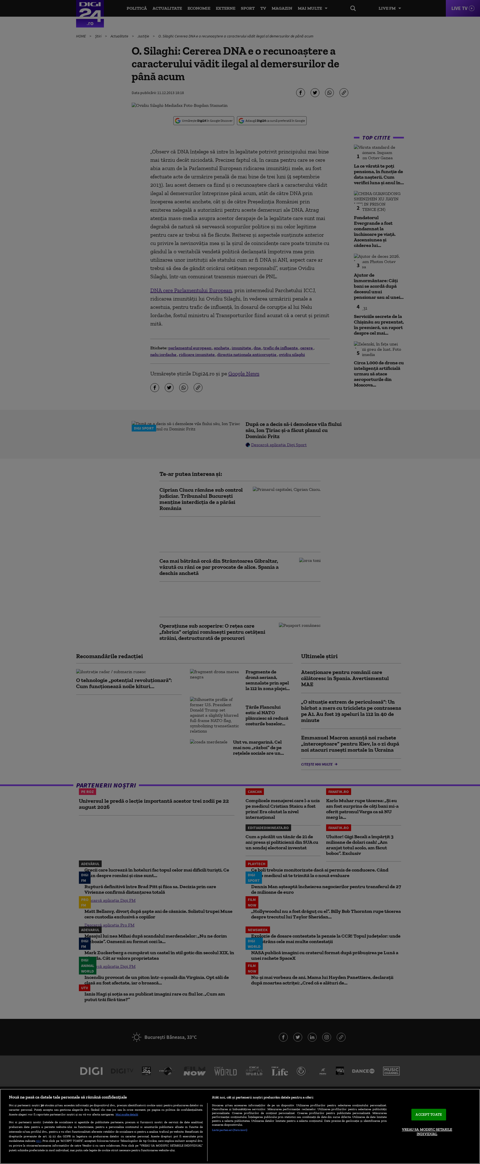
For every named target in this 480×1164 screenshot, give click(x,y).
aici (38, 1140)
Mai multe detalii (127, 1114)
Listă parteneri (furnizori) (229, 1130)
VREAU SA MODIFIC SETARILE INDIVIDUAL (427, 1131)
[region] (240, 1126)
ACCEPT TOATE (429, 1115)
